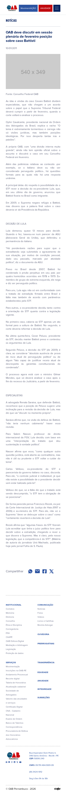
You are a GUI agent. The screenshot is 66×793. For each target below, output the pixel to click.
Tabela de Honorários (16, 682)
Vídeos (40, 617)
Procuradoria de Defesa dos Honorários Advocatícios (17, 735)
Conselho (10, 621)
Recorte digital (13, 678)
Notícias (41, 608)
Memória (10, 613)
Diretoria (10, 617)
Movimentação (13, 666)
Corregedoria (12, 629)
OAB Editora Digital (15, 641)
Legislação (11, 649)
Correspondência (14, 727)
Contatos (10, 608)
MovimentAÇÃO (28, 8)
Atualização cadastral (16, 686)
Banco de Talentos (14, 723)
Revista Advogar (45, 625)
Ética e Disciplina (14, 625)
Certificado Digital (14, 706)
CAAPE (9, 637)
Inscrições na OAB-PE (16, 670)
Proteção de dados (15, 653)
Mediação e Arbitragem (17, 645)
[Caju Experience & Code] (57, 789)
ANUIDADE (45, 8)
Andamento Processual (17, 674)
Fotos (40, 613)
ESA (8, 633)
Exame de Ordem (14, 718)
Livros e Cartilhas (45, 621)
